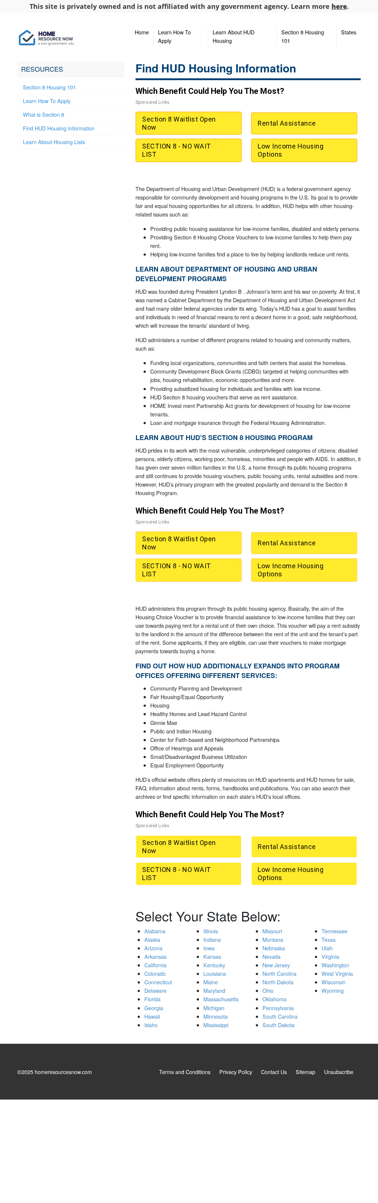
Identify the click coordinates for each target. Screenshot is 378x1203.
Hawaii (152, 1016)
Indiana (212, 939)
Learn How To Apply (174, 36)
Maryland (214, 990)
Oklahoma (274, 999)
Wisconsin (334, 982)
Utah (327, 948)
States (348, 32)
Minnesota (215, 1016)
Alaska (152, 939)
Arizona (153, 948)
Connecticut (158, 982)
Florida (152, 999)
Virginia (330, 956)
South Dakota (278, 1025)
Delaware (155, 990)
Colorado (155, 973)
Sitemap (305, 1072)
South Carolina (280, 1016)
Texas (329, 939)
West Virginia (337, 973)
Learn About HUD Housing (233, 36)
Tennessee (334, 931)
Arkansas (155, 956)
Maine (210, 982)
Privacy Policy (235, 1072)
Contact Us (274, 1072)
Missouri (272, 931)
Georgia (153, 1008)
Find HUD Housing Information (58, 128)
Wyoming (333, 990)
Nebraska (273, 948)
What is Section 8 (43, 114)
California (155, 965)
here (339, 6)
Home (142, 32)
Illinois (210, 931)
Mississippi (215, 1025)
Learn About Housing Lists (54, 142)
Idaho (151, 1025)
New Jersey (276, 965)
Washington (335, 965)
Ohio (268, 990)
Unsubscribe (338, 1072)
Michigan (213, 1008)
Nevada (271, 956)
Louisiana (214, 973)
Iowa (208, 948)
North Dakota (277, 982)
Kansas (212, 956)
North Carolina (279, 973)
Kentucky (214, 965)
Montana (272, 939)
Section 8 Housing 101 (302, 36)
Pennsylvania (278, 1008)
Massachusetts (220, 999)
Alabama (154, 931)
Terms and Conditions (184, 1072)
